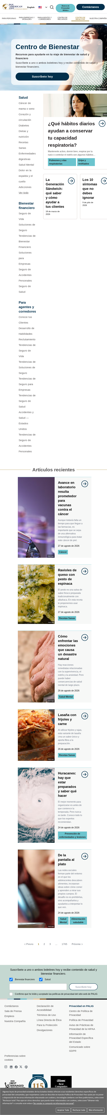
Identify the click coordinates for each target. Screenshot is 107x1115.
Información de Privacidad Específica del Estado (81, 1038)
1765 (64, 944)
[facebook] (16, 1067)
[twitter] (21, 1067)
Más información (96, 1110)
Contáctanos (90, 7)
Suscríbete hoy (42, 76)
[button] (43, 7)
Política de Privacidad (81, 1020)
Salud (48, 979)
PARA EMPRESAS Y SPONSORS (27, 18)
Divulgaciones (44, 1030)
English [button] (31, 7)
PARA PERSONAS (9, 18)
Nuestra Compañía (14, 1021)
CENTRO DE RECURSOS (62, 18)
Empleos (9, 1016)
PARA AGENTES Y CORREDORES (45, 18)
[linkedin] (11, 1067)
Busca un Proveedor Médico (65, 8)
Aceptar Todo (63, 1110)
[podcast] (26, 1067)
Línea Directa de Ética (49, 1020)
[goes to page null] (100, 123)
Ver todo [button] (24, 192)
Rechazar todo (79, 1110)
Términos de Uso (46, 1015)
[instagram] (6, 1067)
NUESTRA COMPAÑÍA (98, 18)
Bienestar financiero (25, 979)
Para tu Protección (47, 1025)
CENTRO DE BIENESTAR (80, 18)
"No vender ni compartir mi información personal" (53, 1103)
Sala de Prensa (13, 1011)
